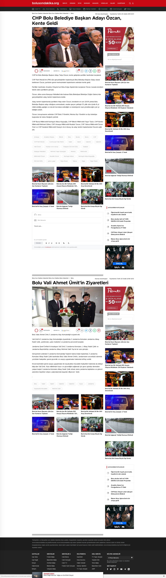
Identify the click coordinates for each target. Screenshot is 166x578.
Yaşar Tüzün (94, 161)
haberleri (98, 142)
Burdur (78, 137)
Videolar (104, 3)
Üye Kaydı (35, 560)
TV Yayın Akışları (82, 569)
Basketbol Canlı (96, 566)
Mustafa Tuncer (54, 156)
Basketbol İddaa (51, 560)
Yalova (75, 161)
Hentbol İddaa (51, 563)
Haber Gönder (81, 563)
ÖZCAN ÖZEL (38, 161)
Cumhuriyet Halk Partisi (56, 142)
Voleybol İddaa (51, 569)
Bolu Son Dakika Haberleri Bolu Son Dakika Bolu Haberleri (50, 13)
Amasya (36, 137)
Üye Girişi (35, 557)
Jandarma (91, 384)
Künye (34, 563)
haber (70, 142)
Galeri (112, 3)
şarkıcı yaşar (51, 161)
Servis (65, 3)
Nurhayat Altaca (69, 156)
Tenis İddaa (95, 563)
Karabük (85, 146)
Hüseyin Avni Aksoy (52, 146)
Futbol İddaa (50, 557)
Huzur (81, 384)
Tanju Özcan (64, 161)
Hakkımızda (35, 566)
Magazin (95, 3)
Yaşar (83, 161)
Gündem (72, 3)
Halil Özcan (37, 146)
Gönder (38, 243)
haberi (79, 142)
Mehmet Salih (56, 388)
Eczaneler (104, 9)
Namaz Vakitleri (91, 9)
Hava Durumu (50, 9)
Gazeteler (121, 3)
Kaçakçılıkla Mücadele (40, 388)
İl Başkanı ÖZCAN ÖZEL (70, 146)
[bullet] (59, 243)
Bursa (86, 137)
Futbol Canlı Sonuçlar (68, 566)
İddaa (129, 9)
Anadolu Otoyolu (49, 137)
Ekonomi (87, 3)
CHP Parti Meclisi (39, 142)
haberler (88, 142)
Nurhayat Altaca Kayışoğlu (86, 156)
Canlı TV (37, 9)
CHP (94, 137)
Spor (79, 3)
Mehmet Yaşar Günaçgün (58, 151)
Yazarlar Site (95, 560)
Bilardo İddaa (51, 566)
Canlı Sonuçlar (117, 9)
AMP (93, 569)
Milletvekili (84, 151)
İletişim (34, 569)
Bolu (72, 13)
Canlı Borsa (63, 9)
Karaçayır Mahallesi (40, 151)
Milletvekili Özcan (39, 156)
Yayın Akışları (76, 9)
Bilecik (61, 137)
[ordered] (56, 243)
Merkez (73, 151)
